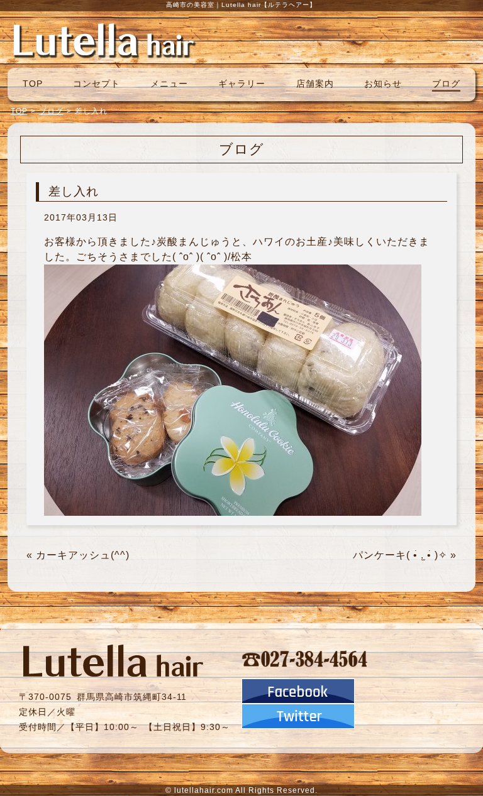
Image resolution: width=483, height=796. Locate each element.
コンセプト (96, 84)
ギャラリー (241, 84)
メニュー (169, 84)
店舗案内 (315, 84)
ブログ (446, 84)
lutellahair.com (203, 790)
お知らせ (383, 84)
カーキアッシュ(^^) (83, 555)
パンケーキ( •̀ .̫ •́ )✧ (400, 555)
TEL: (305, 658)
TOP (33, 84)
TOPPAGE (103, 39)
